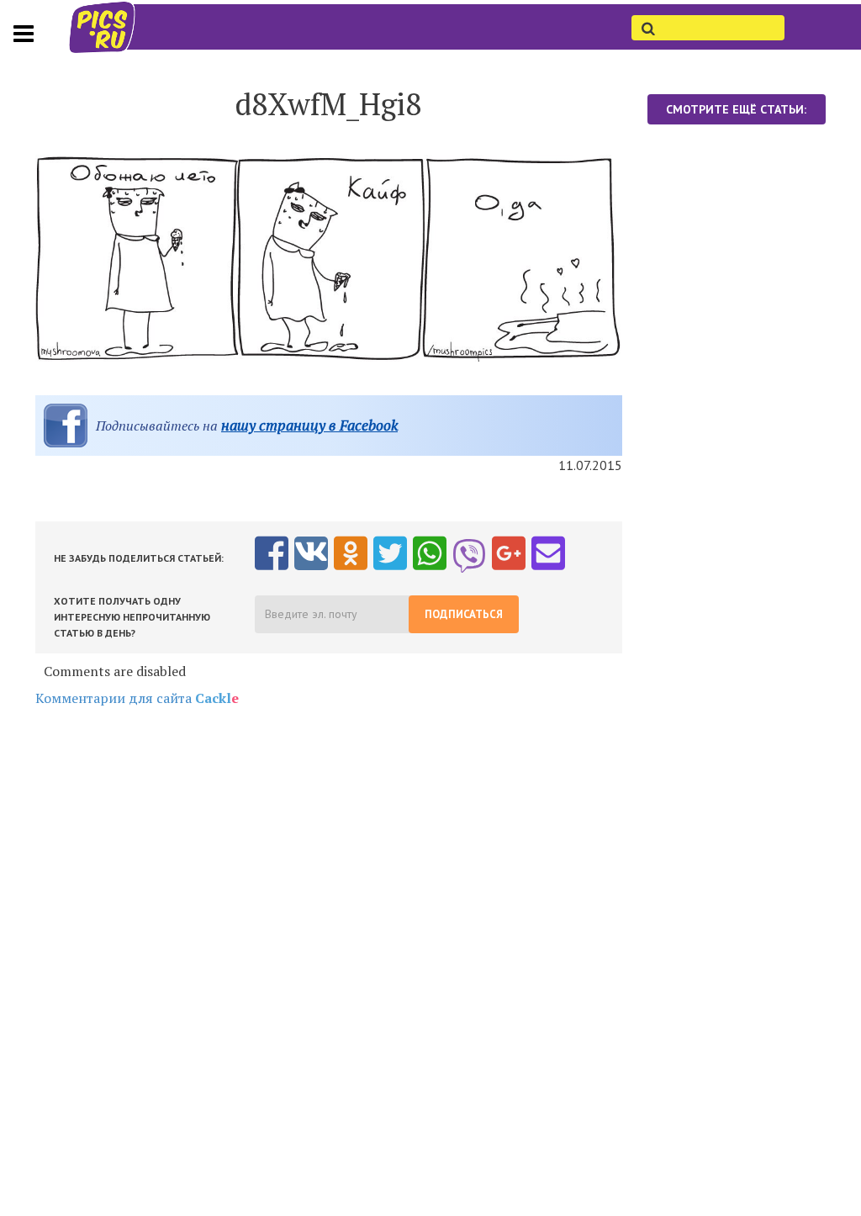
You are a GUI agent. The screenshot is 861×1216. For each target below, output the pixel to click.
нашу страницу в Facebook (309, 425)
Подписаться (464, 614)
